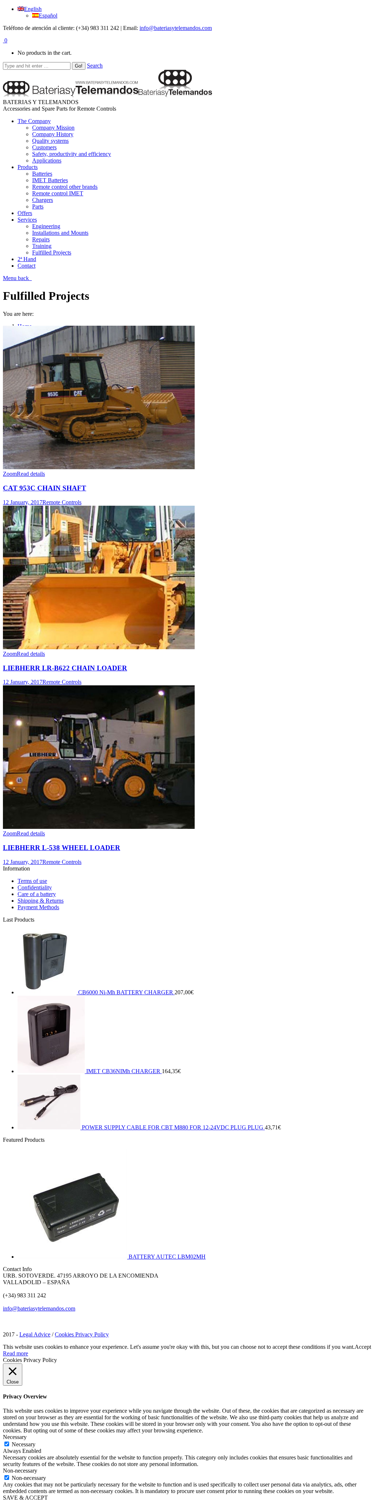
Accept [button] (363, 1347)
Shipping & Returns (41, 901)
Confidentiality (35, 887)
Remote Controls (61, 502)
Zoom (10, 474)
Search (95, 65)
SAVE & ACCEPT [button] (25, 1498)
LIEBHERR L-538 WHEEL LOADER (61, 847)
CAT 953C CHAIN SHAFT (44, 488)
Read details (31, 474)
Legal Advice (34, 1334)
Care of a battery (37, 894)
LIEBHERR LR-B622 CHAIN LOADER (65, 668)
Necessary (23, 1444)
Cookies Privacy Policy (82, 1334)
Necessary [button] (15, 1437)
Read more (15, 1353)
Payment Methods (38, 907)
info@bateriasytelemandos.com (176, 28)
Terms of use (32, 881)
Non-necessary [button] (20, 1470)
